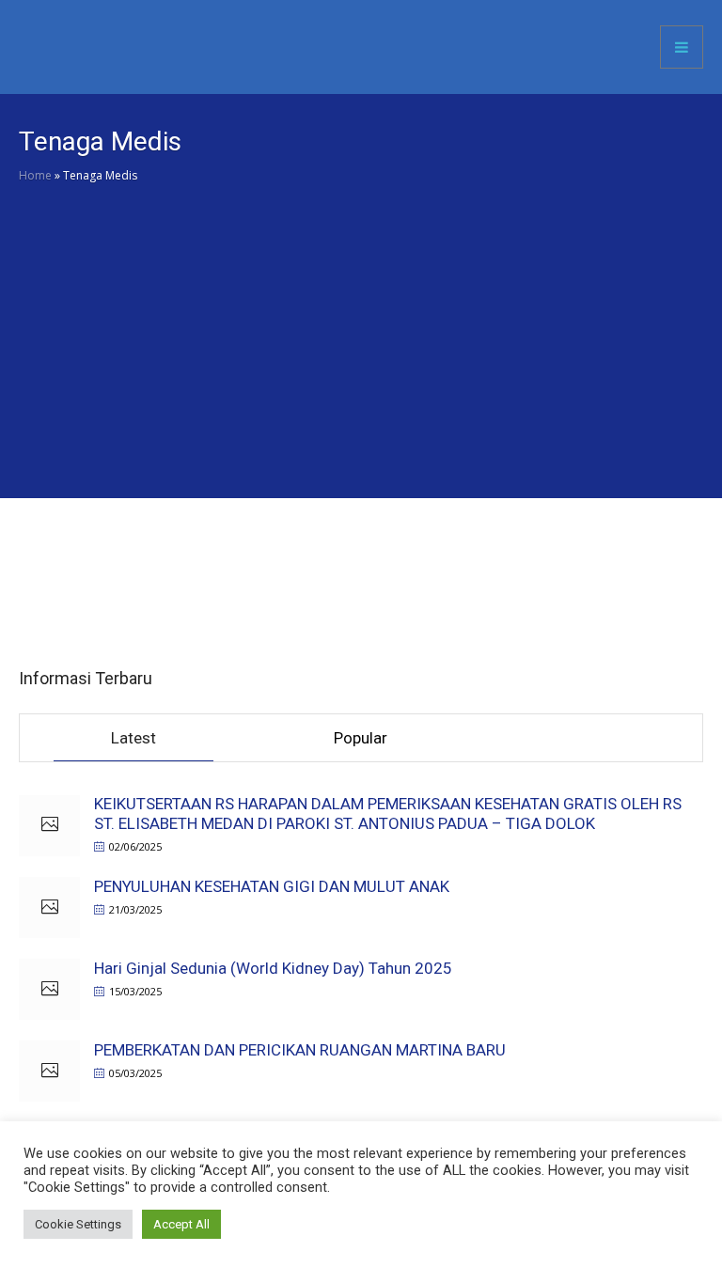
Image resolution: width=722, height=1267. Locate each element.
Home (35, 175)
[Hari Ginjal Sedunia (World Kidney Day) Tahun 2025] (49, 989)
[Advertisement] (361, 357)
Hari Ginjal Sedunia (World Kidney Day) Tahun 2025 (273, 968)
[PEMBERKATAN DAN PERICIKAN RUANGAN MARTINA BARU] (49, 1071)
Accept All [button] (181, 1224)
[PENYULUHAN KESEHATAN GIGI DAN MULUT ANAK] (49, 907)
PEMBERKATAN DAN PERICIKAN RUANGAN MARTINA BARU (300, 1049)
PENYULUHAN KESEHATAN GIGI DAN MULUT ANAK (271, 886)
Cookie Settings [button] (78, 1224)
